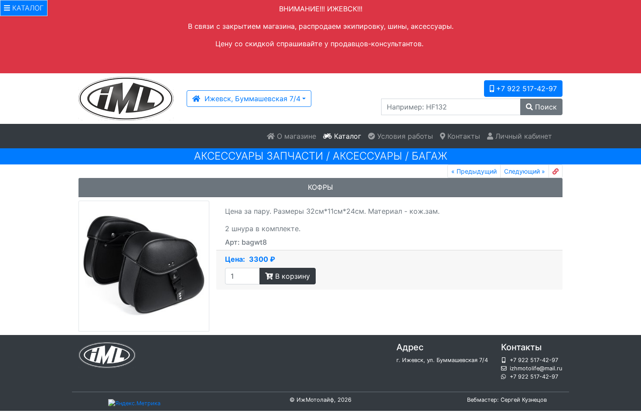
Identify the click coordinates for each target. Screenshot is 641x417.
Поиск (545, 107)
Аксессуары (367, 156)
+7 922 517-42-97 (525, 88)
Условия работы (404, 136)
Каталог (346, 136)
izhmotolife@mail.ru (536, 368)
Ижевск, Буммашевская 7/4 (250, 98)
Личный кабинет (522, 136)
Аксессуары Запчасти (258, 156)
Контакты (462, 136)
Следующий (524, 171)
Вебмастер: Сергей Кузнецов (507, 399)
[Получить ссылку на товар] (556, 171)
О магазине (295, 136)
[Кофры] (143, 266)
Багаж (429, 156)
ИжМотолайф (315, 399)
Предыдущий (474, 171)
